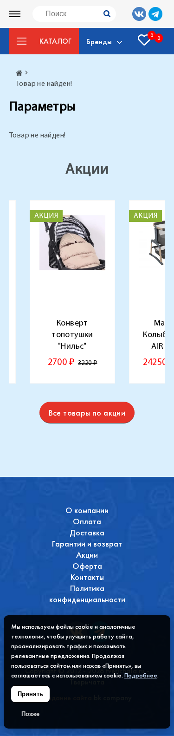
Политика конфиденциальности (87, 594)
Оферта (87, 565)
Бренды (99, 41)
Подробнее (140, 675)
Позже (30, 713)
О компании (87, 510)
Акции (87, 554)
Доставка (87, 532)
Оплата (87, 521)
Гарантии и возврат (87, 543)
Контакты (87, 577)
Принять (30, 693)
